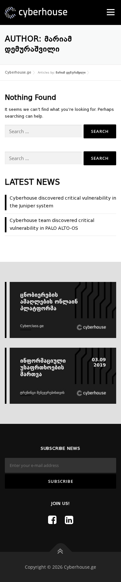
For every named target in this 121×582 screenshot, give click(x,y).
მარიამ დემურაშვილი (71, 72)
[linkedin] (69, 521)
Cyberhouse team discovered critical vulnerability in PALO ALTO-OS (52, 224)
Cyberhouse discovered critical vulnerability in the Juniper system (63, 202)
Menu (110, 12)
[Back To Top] (60, 552)
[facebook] (52, 521)
